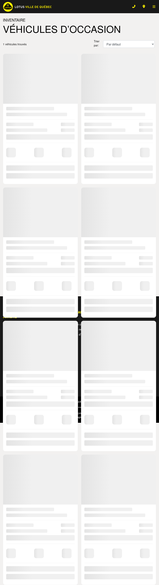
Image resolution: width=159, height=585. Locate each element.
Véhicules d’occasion (79, 334)
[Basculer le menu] (152, 6)
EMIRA (39, 332)
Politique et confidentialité (55, 407)
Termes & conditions (31, 407)
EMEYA (39, 324)
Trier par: (96, 43)
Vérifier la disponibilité (79, 248)
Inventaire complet (78, 324)
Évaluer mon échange (79, 257)
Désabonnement (78, 407)
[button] (7, 119)
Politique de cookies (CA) (101, 407)
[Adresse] (144, 6)
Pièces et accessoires (105, 354)
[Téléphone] (134, 6)
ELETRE (40, 328)
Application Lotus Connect (108, 363)
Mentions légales (80, 273)
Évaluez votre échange (106, 335)
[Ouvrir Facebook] (6, 381)
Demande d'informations (80, 267)
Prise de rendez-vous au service (108, 345)
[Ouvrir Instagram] (13, 381)
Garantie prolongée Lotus (142, 336)
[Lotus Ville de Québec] (27, 6)
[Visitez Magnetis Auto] (79, 416)
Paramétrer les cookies (126, 407)
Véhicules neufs (76, 329)
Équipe (134, 329)
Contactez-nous (139, 324)
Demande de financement (106, 326)
